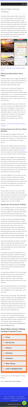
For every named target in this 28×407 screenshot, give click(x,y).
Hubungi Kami (14, 400)
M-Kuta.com (18, 404)
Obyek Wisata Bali (21, 398)
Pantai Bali (6, 398)
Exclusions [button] (9, 358)
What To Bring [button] (10, 363)
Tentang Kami (12, 396)
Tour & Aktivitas (20, 396)
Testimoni (13, 398)
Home (5, 396)
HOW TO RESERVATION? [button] (14, 369)
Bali (12, 78)
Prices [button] (8, 337)
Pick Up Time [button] (10, 342)
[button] (23, 4)
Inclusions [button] (9, 353)
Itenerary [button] (9, 348)
